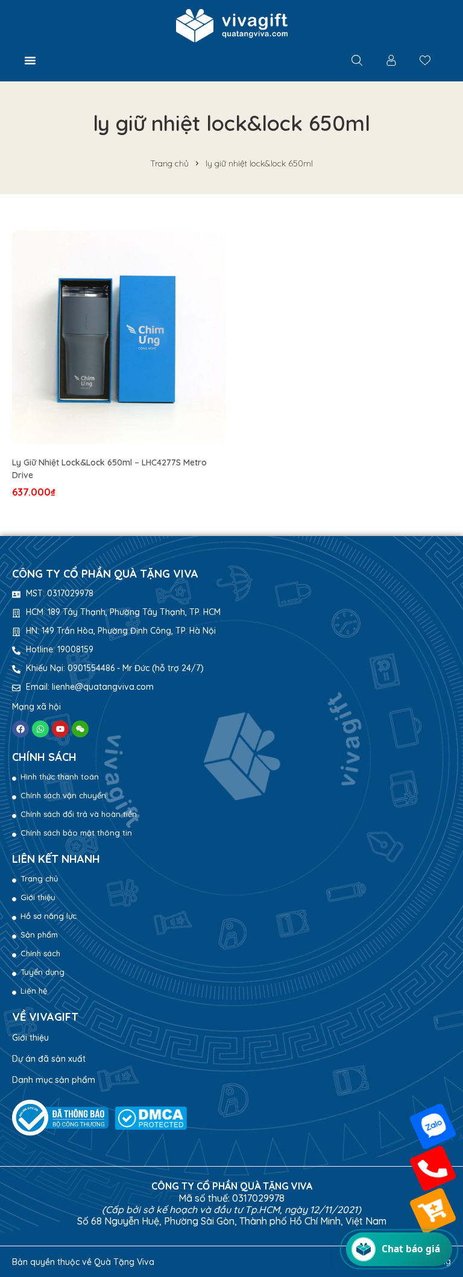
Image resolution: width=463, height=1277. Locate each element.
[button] (30, 60)
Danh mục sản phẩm (53, 1079)
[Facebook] (20, 728)
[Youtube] (60, 728)
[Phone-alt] (433, 1168)
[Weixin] (80, 728)
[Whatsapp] (40, 728)
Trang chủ (169, 163)
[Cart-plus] (433, 1211)
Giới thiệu (30, 1037)
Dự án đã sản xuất (49, 1058)
